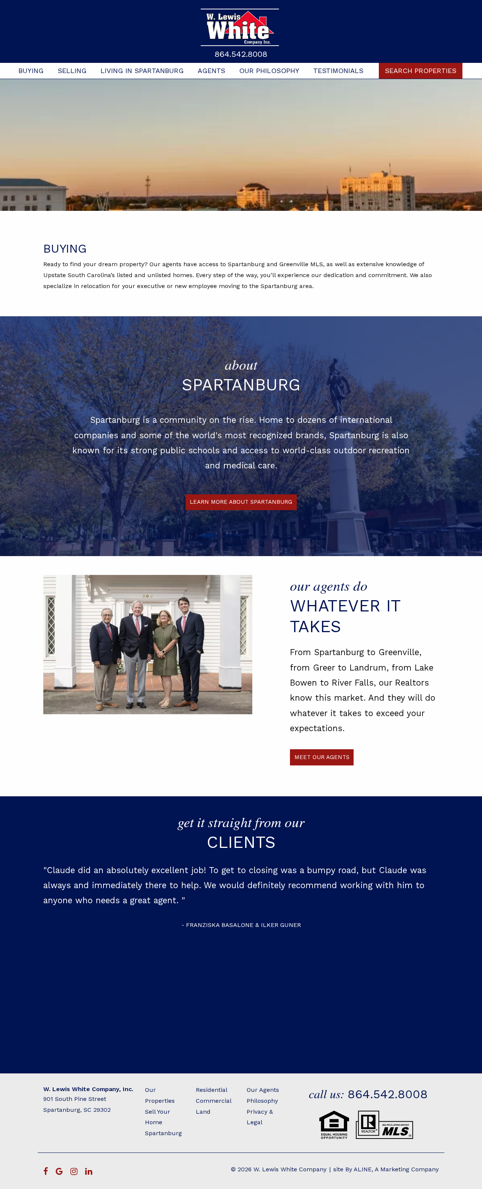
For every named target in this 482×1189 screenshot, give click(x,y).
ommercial (216, 1100)
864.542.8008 (241, 54)
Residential (211, 1089)
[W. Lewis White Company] (241, 27)
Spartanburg (163, 1133)
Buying (31, 71)
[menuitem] (31, 71)
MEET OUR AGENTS (321, 757)
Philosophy (262, 1100)
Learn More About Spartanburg (241, 501)
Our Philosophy (269, 71)
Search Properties (420, 71)
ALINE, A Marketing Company (396, 1169)
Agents (211, 71)
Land (203, 1111)
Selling (72, 71)
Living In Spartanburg (142, 71)
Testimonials (338, 71)
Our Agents (263, 1089)
